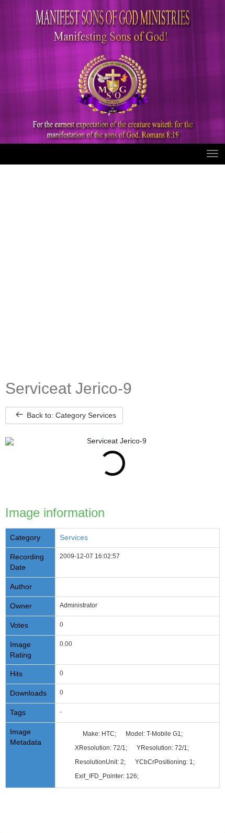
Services (74, 537)
